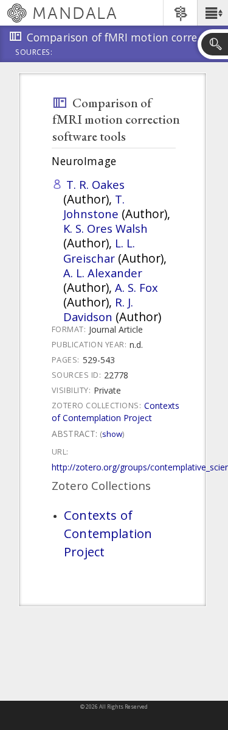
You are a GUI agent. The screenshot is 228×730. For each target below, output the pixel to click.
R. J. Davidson (98, 309)
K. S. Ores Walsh (105, 228)
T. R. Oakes (95, 184)
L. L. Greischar (99, 250)
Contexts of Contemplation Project (115, 411)
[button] (212, 13)
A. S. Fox (136, 287)
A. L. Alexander (102, 272)
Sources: (34, 53)
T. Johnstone (94, 206)
